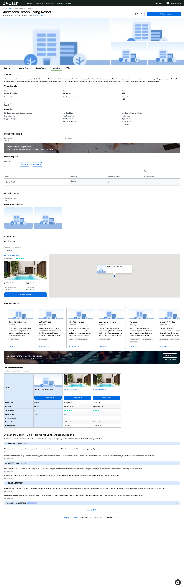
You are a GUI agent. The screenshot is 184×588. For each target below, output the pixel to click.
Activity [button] (71, 339)
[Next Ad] (44, 256)
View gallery (177, 61)
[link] (20, 314)
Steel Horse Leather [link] (17, 322)
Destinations (50, 3)
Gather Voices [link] (45, 322)
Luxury (68, 3)
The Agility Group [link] (76, 322)
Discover (60, 3)
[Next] (177, 328)
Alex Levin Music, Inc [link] (108, 322)
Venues (29, 3)
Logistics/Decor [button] (43, 339)
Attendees (7, 161)
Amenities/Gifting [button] (13, 339)
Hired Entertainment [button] (81, 339)
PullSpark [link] (134, 322)
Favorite (140, 14)
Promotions (39, 3)
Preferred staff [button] (133, 341)
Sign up (173, 3)
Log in (179, 3)
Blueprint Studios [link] (167, 322)
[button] (55, 41)
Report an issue (70, 518)
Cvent (3, 8)
